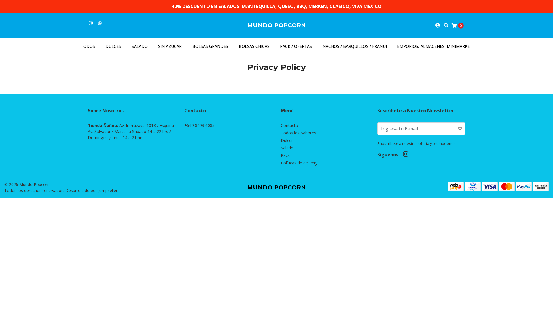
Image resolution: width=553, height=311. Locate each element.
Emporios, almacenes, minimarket (434, 46)
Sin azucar (170, 46)
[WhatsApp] (100, 23)
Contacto (289, 125)
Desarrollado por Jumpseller (91, 190)
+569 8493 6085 (199, 125)
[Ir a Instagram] (91, 23)
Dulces (113, 46)
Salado (140, 46)
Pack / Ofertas (296, 46)
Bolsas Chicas (254, 46)
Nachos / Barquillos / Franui (355, 46)
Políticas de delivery (299, 163)
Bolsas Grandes (210, 46)
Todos (88, 46)
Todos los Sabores (298, 133)
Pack (285, 155)
